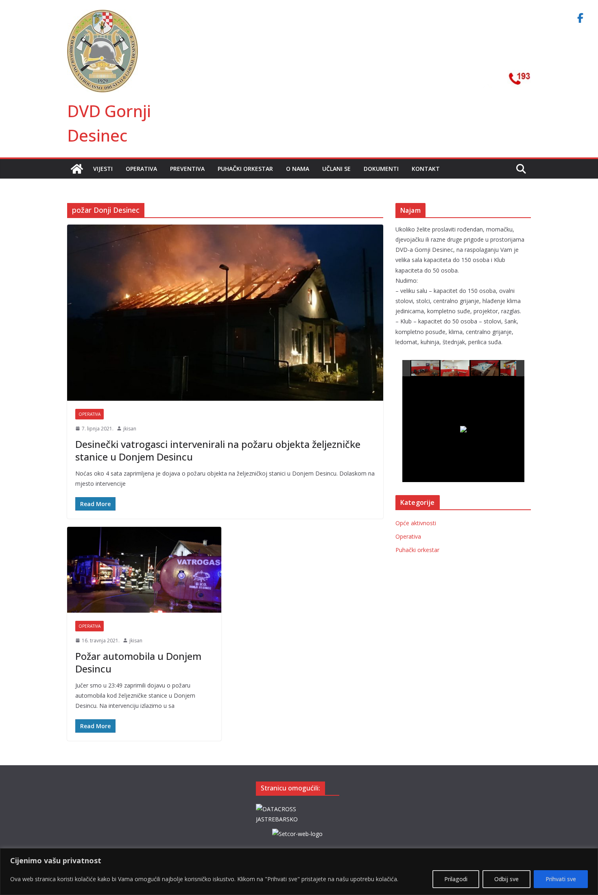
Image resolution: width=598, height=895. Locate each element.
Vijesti (103, 168)
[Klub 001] (425, 368)
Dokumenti (381, 168)
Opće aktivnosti (415, 523)
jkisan (129, 428)
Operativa (141, 168)
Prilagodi (455, 879)
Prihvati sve (561, 879)
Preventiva (187, 168)
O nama (297, 168)
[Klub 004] (514, 368)
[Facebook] (580, 18)
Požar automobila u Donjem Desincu (138, 662)
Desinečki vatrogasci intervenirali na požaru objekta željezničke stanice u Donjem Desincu (217, 450)
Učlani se (336, 168)
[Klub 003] (485, 368)
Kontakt (426, 168)
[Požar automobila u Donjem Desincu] (144, 570)
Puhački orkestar (245, 168)
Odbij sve (506, 879)
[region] (299, 871)
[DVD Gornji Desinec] (77, 169)
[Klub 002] (455, 368)
